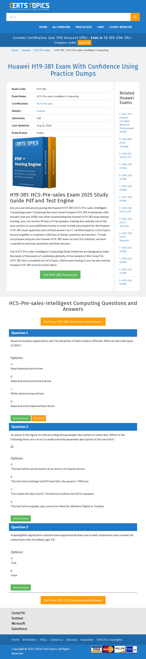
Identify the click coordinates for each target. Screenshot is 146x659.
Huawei (26, 50)
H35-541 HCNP (126, 271)
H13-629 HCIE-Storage (126, 143)
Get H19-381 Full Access (60, 275)
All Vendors (61, 27)
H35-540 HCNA (126, 198)
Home (43, 27)
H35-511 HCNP (126, 249)
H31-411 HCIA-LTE (126, 155)
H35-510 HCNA (126, 177)
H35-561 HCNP (126, 282)
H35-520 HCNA (126, 188)
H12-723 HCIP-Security (126, 237)
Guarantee (86, 639)
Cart (100, 27)
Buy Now (39, 418)
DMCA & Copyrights (109, 639)
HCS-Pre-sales (42, 50)
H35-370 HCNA (126, 166)
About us (71, 639)
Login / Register (121, 27)
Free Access (83, 27)
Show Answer (20, 418)
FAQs (43, 639)
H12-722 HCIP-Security (126, 222)
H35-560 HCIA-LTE (126, 209)
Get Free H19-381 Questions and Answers (73, 322)
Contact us (56, 639)
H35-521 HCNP (126, 260)
